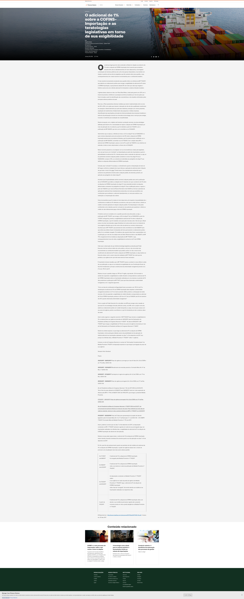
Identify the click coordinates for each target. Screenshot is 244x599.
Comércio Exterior (97, 576)
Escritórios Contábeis (112, 576)
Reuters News (140, 582)
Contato (124, 578)
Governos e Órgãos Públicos (113, 582)
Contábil (95, 578)
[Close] (242, 595)
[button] (120, 5)
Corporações (110, 574)
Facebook (139, 578)
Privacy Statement (13, 597)
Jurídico (95, 580)
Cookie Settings (188, 595)
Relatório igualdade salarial (128, 586)
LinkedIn (138, 574)
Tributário (96, 574)
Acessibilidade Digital (127, 584)
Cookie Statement (5, 597)
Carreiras (124, 582)
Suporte (124, 580)
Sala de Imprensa (126, 576)
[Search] (158, 4)
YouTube (139, 580)
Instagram (139, 576)
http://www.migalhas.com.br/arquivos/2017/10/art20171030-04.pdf (124, 515)
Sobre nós (125, 574)
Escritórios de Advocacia (113, 578)
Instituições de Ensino (112, 580)
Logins (95, 582)
